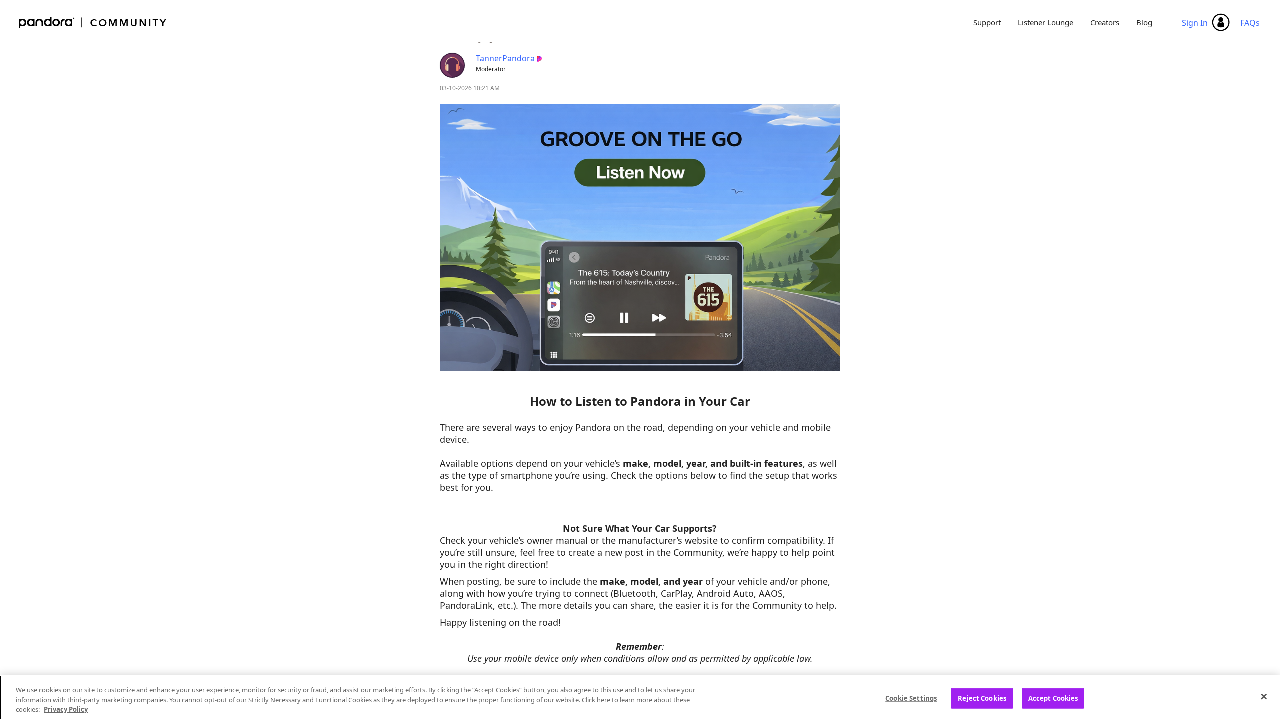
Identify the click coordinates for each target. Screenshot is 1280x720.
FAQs (1250, 23)
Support (987, 23)
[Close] (1264, 697)
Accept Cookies (1053, 698)
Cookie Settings (911, 698)
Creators (1105, 23)
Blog (1144, 23)
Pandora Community (93, 22)
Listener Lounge (1046, 23)
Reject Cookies (982, 698)
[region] (640, 698)
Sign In (1195, 23)
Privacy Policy (66, 709)
